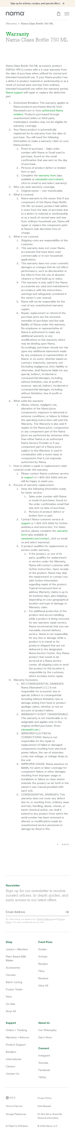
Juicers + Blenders (17, 949)
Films (41, 971)
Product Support (16, 1044)
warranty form (47, 175)
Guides (42, 949)
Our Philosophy (47, 1030)
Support (11, 1022)
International (13, 1059)
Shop (9, 942)
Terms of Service (45, 919)
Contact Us (12, 1073)
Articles (42, 956)
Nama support (14, 92)
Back (65, 844)
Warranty (11, 23)
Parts (9, 996)
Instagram (44, 1055)
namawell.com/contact (49, 179)
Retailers (11, 1051)
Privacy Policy (45, 1098)
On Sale (10, 1003)
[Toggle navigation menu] (66, 13)
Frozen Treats (14, 989)
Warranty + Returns (17, 1037)
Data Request (44, 1106)
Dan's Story (45, 1037)
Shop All (11, 1011)
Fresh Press (45, 942)
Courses (11, 974)
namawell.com (30, 729)
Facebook (44, 1070)
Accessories (13, 967)
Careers (10, 1066)
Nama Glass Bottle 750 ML (37, 23)
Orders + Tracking (16, 1030)
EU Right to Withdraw (17, 1126)
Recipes (43, 963)
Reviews (43, 978)
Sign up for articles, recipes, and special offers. (35, 3)
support (28, 477)
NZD (13, 1097)
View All (43, 985)
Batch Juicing (14, 982)
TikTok (42, 1077)
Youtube (43, 1062)
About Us (44, 1022)
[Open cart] (58, 14)
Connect (43, 1048)
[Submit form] (67, 912)
